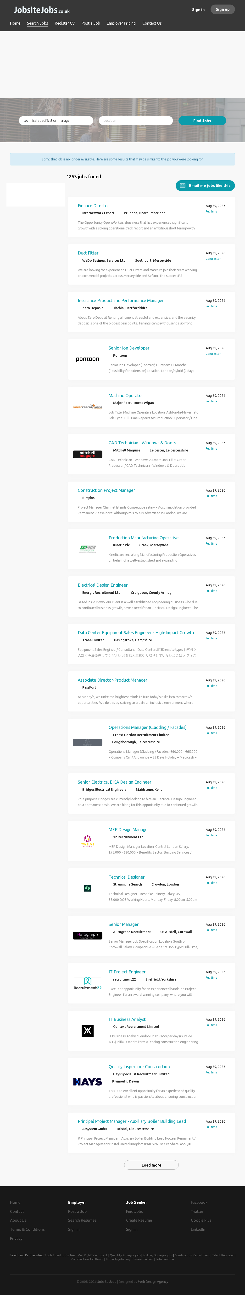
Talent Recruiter (223, 1255)
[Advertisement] (122, 64)
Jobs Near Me (72, 1255)
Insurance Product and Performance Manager (121, 300)
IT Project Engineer (127, 971)
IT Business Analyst (127, 1019)
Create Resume (139, 1220)
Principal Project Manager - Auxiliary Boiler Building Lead (132, 1121)
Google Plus (201, 1220)
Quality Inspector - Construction (139, 1066)
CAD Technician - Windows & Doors (142, 442)
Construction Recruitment (192, 1255)
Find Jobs (202, 121)
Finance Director (93, 205)
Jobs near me (165, 1259)
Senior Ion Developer (129, 347)
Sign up (223, 9)
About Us (18, 1220)
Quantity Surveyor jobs (125, 1255)
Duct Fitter (88, 252)
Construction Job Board (87, 1259)
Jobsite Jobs (106, 1282)
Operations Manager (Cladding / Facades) (148, 727)
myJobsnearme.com (140, 1259)
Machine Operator (126, 395)
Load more (151, 1165)
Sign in (198, 9)
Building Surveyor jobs (158, 1255)
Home (15, 1202)
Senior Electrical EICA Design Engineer (114, 782)
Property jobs (115, 1259)
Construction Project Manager (106, 490)
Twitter (197, 1211)
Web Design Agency (153, 1282)
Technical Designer (127, 877)
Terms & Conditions (27, 1229)
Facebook (199, 1202)
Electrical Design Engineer (103, 585)
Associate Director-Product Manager (112, 680)
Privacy (16, 1238)
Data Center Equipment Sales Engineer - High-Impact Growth (136, 632)
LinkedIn (198, 1229)
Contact (17, 1211)
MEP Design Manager (129, 829)
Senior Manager (124, 924)
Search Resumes (82, 1220)
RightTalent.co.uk (96, 1255)
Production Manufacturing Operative (144, 537)
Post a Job (77, 1211)
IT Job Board (52, 1255)
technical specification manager (37, 197)
